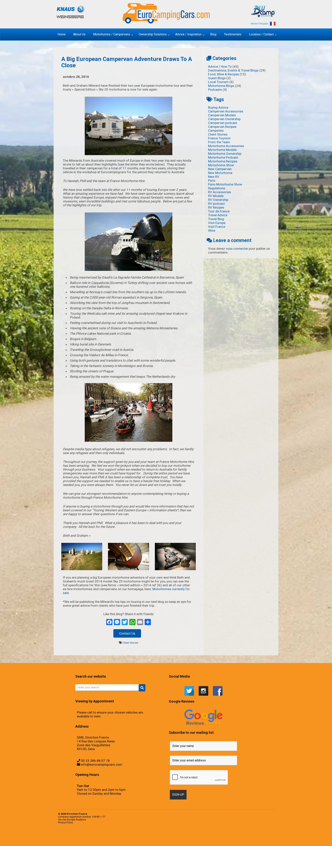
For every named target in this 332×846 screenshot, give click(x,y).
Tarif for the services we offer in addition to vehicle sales (183, 835)
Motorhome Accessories (226, 146)
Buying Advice (218, 107)
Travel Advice (217, 215)
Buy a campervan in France (242, 835)
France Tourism (219, 138)
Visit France (216, 227)
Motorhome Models (222, 150)
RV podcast (216, 203)
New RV (213, 177)
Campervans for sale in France (268, 835)
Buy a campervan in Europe (238, 835)
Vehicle (137, 835)
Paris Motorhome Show (225, 184)
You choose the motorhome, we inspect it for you (166, 835)
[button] (142, 687)
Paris (211, 180)
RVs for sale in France (104, 835)
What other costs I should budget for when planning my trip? (192, 835)
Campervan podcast (222, 123)
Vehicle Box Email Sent (176, 835)
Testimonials (122, 835)
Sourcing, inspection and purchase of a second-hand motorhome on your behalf (153, 835)
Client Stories (130, 642)
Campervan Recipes (222, 127)
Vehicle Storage (161, 835)
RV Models (216, 196)
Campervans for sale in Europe (263, 835)
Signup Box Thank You (172, 835)
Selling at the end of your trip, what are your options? (143, 835)
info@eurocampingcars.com (101, 764)
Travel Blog (216, 219)
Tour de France (219, 211)
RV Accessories (219, 192)
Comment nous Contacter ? (222, 835)
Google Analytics (76, 819)
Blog (210, 835)
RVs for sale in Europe (100, 835)
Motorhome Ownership (224, 154)
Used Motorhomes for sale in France (133, 835)
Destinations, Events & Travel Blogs (233, 70)
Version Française (259, 23)
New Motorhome (220, 173)
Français (218, 835)
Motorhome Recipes (222, 161)
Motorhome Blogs (221, 86)
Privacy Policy (65, 822)
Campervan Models (222, 115)
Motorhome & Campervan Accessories (214, 835)
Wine (211, 230)
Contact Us (127, 633)
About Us (234, 835)
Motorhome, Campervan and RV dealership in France (229, 835)
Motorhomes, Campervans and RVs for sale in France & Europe (71, 835)
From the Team (219, 142)
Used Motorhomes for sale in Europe (127, 835)
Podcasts (215, 90)
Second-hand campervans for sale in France (117, 835)
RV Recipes (216, 207)
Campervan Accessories (225, 111)
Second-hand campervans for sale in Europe (110, 835)
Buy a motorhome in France (251, 835)
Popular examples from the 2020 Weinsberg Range (88, 835)
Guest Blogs (217, 78)
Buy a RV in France (258, 835)
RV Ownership (218, 200)
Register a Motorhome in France (95, 835)
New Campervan (220, 169)
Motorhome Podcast (223, 157)
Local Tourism (218, 82)
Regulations (216, 188)
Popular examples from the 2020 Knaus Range (80, 835)
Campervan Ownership (224, 119)
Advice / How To (220, 66)
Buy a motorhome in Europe (247, 835)
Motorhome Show (221, 165)
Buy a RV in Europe (255, 835)
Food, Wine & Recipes (223, 74)
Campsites (216, 130)
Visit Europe (216, 223)
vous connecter (237, 248)
